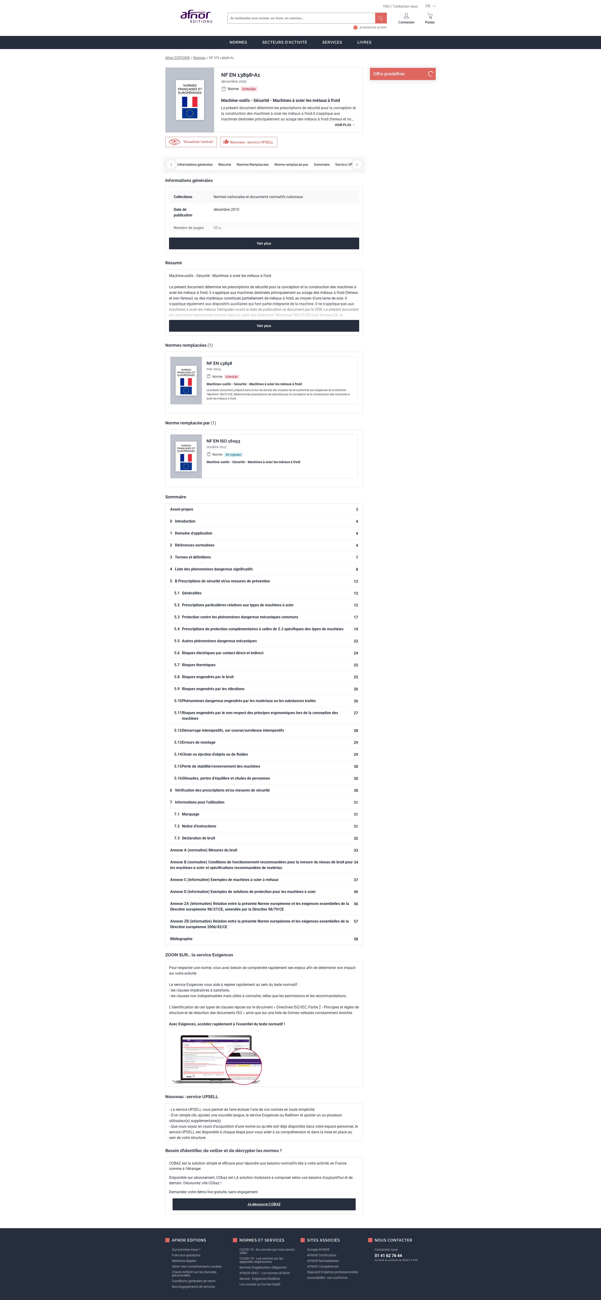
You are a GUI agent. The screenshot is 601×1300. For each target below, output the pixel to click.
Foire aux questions (186, 1255)
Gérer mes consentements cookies (197, 1266)
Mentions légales (184, 1261)
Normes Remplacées (253, 164)
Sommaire (322, 164)
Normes (238, 42)
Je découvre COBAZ (264, 1204)
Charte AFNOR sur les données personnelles (194, 1273)
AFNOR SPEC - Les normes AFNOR (264, 1273)
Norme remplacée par (291, 164)
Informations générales (195, 164)
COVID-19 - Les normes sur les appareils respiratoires (261, 1260)
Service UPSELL (347, 164)
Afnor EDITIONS (177, 58)
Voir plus (343, 125)
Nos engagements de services (193, 1286)
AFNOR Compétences (323, 1266)
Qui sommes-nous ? (186, 1249)
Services (332, 42)
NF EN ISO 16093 (223, 440)
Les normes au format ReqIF (260, 1284)
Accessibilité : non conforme (327, 1278)
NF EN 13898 (219, 363)
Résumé (224, 164)
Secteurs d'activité (284, 42)
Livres (364, 42)
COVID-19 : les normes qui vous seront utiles (267, 1251)
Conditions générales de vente (193, 1281)
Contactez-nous (405, 6)
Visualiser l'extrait (198, 142)
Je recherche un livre (372, 27)
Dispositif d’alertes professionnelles (332, 1272)
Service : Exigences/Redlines (259, 1279)
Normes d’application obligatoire (263, 1267)
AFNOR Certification (321, 1255)
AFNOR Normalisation (323, 1261)
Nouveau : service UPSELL (248, 141)
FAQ (386, 6)
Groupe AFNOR (318, 1249)
